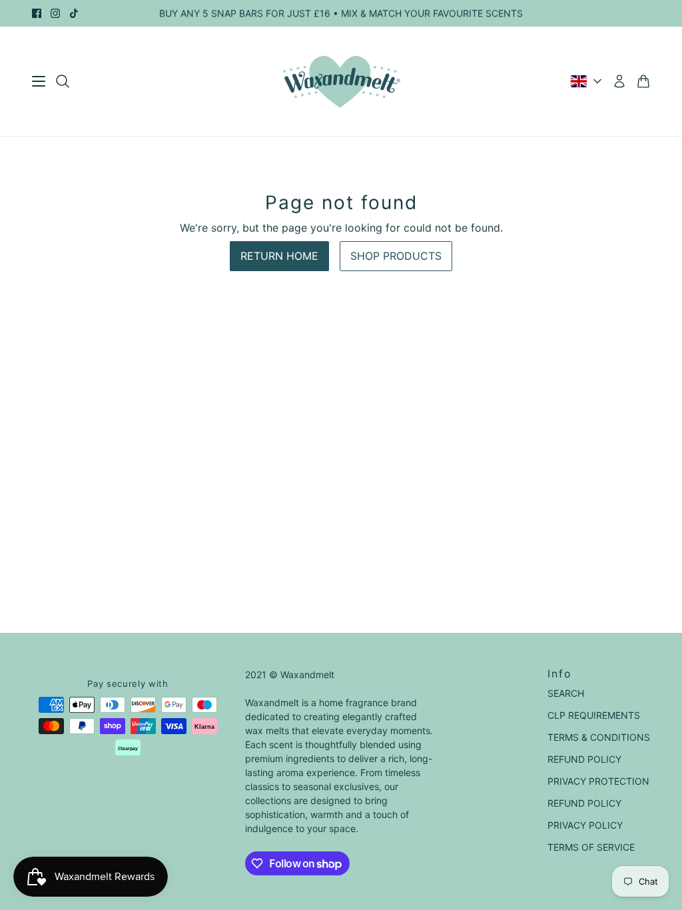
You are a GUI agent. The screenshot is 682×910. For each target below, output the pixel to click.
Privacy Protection (598, 781)
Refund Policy (584, 759)
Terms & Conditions (598, 737)
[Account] (619, 81)
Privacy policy (585, 825)
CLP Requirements (593, 715)
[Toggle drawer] (38, 81)
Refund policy (584, 803)
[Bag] (643, 81)
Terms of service (591, 847)
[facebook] (36, 13)
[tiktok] (74, 13)
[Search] (62, 81)
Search (565, 693)
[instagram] (55, 13)
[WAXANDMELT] (341, 81)
